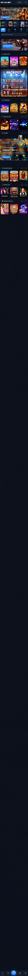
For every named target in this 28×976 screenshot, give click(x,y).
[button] (22, 54)
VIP (25, 974)
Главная (2, 974)
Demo (14, 128)
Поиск (8, 974)
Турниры (19, 974)
